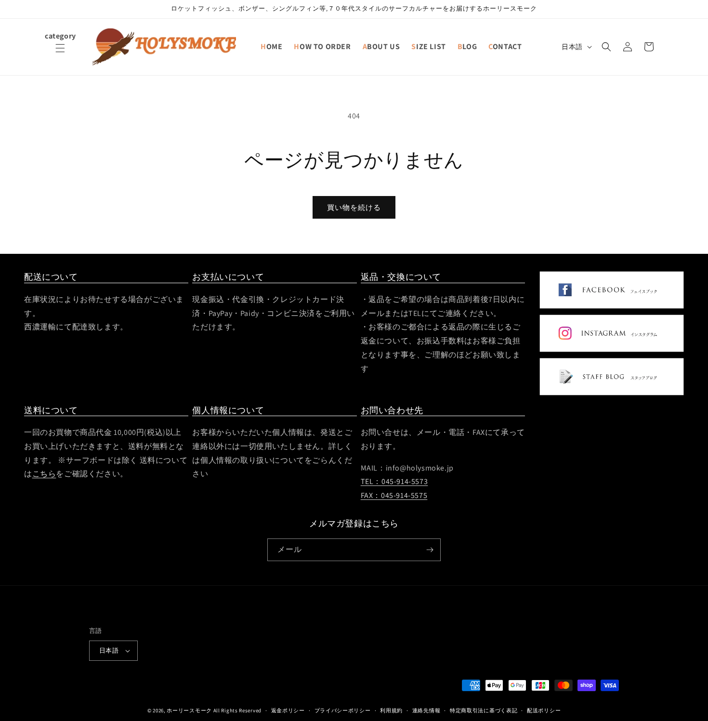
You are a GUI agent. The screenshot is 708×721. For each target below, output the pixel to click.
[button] (60, 54)
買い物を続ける (354, 207)
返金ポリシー (288, 710)
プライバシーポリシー (343, 710)
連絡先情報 (426, 710)
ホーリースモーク (189, 710)
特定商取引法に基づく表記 (483, 710)
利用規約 (391, 710)
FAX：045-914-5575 (394, 496)
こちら (44, 474)
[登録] (429, 549)
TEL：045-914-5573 (394, 482)
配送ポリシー (544, 710)
